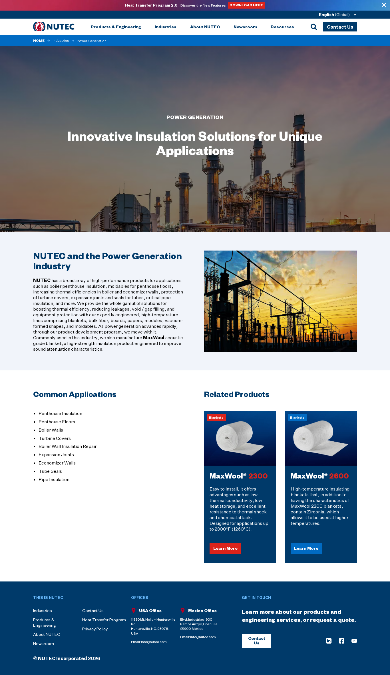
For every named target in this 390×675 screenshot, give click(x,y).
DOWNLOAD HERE (246, 5)
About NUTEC (46, 634)
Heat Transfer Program (104, 619)
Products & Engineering (44, 622)
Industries (61, 40)
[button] (336, 15)
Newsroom (43, 643)
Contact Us (93, 610)
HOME (39, 40)
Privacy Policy (95, 629)
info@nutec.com (154, 642)
